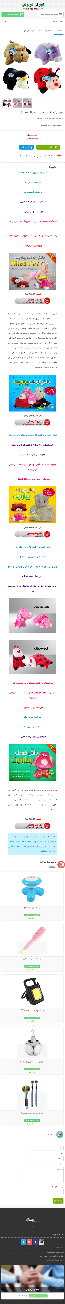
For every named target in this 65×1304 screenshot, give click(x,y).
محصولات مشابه (45, 31)
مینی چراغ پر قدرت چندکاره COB (32, 1010)
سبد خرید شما (13, 14)
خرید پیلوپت (25, 836)
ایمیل (61, 1153)
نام (62, 1142)
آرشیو (52, 866)
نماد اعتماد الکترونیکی (55, 1252)
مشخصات (58, 31)
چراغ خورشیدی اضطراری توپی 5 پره (32, 1062)
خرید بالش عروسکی (43, 846)
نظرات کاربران (29, 31)
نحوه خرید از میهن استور (54, 1260)
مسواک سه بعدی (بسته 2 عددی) (32, 1113)
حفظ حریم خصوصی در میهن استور (51, 1256)
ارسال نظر (58, 1201)
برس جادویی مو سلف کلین (32, 959)
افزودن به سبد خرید (45, 147)
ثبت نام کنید (22, 1296)
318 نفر (24, 147)
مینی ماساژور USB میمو (32, 908)
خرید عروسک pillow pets (31, 841)
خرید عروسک (28, 846)
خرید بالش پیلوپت (39, 836)
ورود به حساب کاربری (38, 1296)
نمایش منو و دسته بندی (49, 14)
